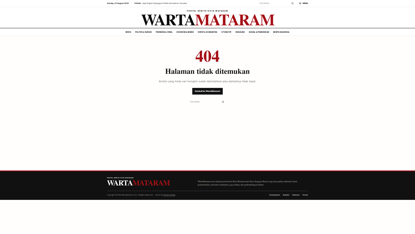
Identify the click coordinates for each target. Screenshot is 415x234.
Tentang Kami (274, 195)
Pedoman (296, 195)
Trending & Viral (164, 32)
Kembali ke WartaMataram (207, 91)
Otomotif (226, 32)
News (128, 32)
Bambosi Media (169, 195)
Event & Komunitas (207, 32)
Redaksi (286, 195)
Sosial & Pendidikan (259, 32)
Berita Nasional (281, 32)
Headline (240, 32)
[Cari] (292, 3)
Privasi (305, 195)
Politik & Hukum (143, 32)
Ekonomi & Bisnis (185, 32)
